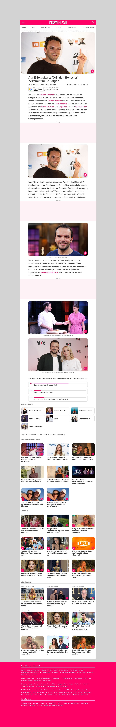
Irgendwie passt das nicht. (43, 392)
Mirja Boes (63, 107)
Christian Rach (81, 107)
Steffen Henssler (55, 101)
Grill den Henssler (46, 95)
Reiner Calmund (47, 107)
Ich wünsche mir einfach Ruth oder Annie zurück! (51, 399)
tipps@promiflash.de (57, 434)
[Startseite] (58, 22)
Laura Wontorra (61, 104)
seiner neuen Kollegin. (50, 272)
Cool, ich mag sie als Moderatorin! (46, 385)
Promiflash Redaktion (48, 85)
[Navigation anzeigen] (23, 22)
